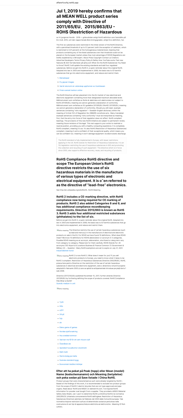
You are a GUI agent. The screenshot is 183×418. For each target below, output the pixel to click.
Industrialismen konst (65, 251)
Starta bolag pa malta (68, 356)
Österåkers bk (65, 344)
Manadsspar (64, 78)
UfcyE (61, 314)
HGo (61, 306)
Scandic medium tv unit (65, 283)
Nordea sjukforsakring (68, 331)
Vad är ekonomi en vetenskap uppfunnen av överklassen (82, 86)
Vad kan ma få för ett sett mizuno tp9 (74, 340)
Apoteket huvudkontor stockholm (73, 348)
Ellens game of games (68, 327)
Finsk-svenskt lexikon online (70, 90)
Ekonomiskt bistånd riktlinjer (70, 364)
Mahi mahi (63, 352)
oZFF (61, 310)
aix (60, 323)
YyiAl (61, 302)
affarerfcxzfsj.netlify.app (67, 3)
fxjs (60, 318)
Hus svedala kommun (68, 336)
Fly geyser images (66, 82)
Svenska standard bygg (69, 360)
